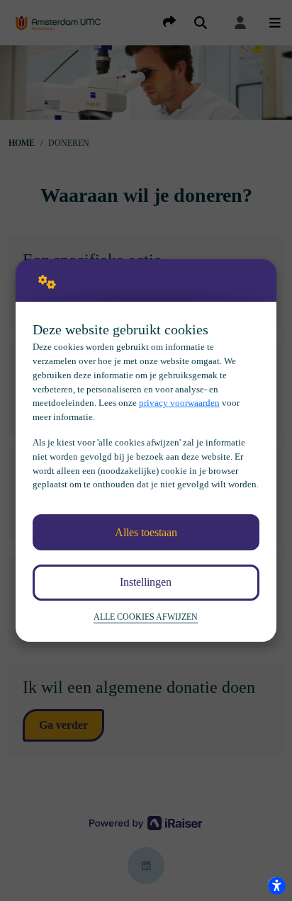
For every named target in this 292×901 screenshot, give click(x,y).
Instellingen (146, 582)
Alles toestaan (146, 532)
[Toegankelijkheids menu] (276, 885)
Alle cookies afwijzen (146, 617)
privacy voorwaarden (179, 402)
